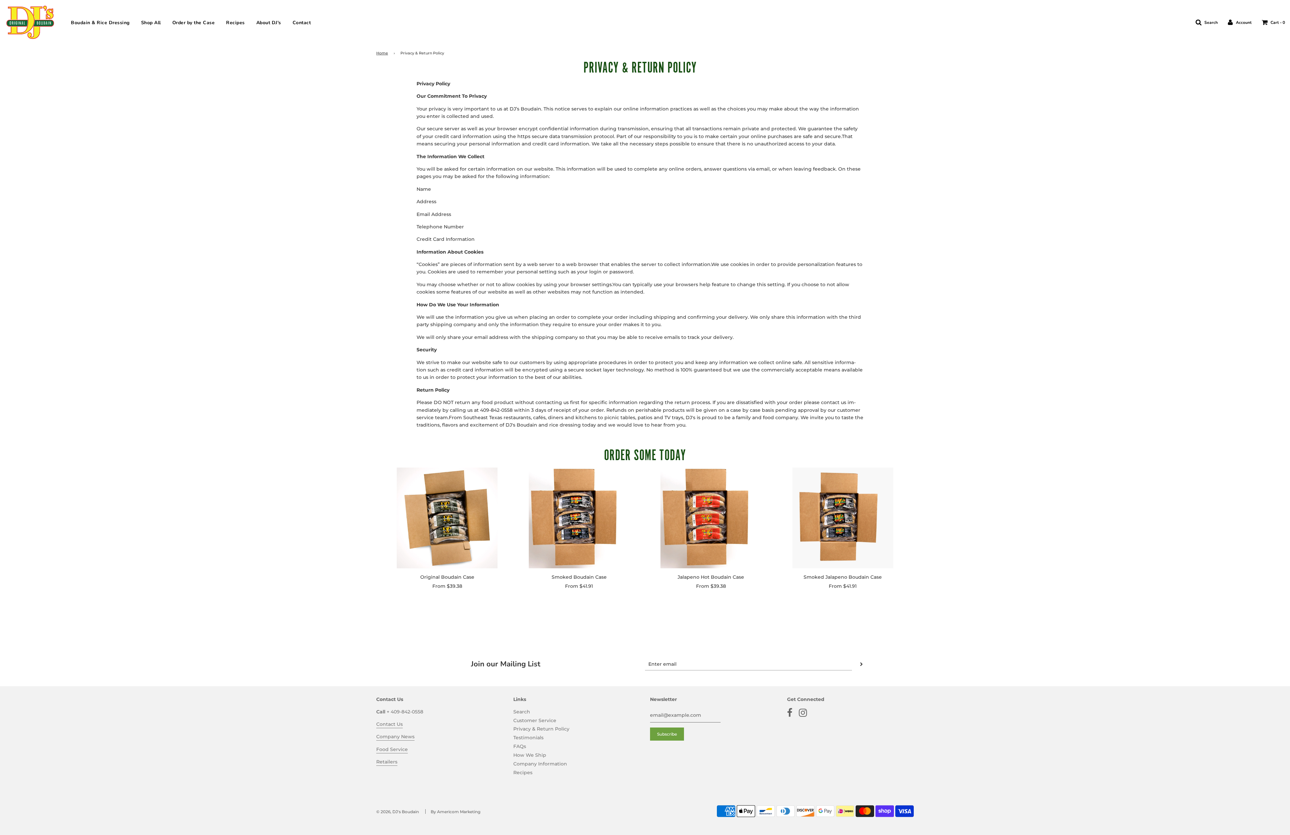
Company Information (540, 764)
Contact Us (389, 724)
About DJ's (268, 22)
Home (382, 53)
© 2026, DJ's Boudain (397, 811)
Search (521, 712)
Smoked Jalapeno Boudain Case (843, 577)
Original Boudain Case (447, 577)
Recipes (235, 22)
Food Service (392, 749)
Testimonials (528, 738)
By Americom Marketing (455, 811)
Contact (302, 22)
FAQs (519, 746)
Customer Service (534, 720)
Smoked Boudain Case (579, 577)
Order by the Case (193, 22)
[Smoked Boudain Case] (579, 518)
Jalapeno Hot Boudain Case (711, 577)
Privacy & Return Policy (541, 729)
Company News (395, 737)
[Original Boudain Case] (447, 518)
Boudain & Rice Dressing (100, 22)
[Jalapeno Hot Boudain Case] (711, 518)
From (447, 586)
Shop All (151, 22)
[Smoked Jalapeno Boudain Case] (843, 518)
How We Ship (529, 755)
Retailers (386, 762)
